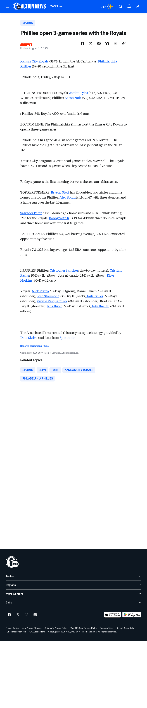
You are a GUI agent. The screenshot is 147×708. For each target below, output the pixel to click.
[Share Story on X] (91, 43)
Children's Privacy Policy (56, 628)
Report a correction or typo (34, 346)
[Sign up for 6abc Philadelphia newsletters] (35, 614)
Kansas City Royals (34, 61)
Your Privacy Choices (32, 628)
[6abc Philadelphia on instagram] (26, 614)
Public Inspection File (16, 632)
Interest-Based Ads (124, 628)
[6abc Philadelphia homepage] (30, 6)
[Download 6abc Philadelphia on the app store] (112, 615)
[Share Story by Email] (115, 43)
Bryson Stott (60, 192)
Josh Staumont (48, 296)
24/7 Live (56, 6)
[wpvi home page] (12, 562)
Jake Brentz (100, 306)
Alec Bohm (67, 197)
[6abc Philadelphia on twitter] (18, 614)
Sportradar (67, 337)
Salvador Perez (31, 213)
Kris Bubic (54, 306)
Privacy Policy (12, 628)
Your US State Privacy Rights (83, 628)
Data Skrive (28, 337)
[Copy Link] (124, 43)
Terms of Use (106, 628)
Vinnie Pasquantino (52, 301)
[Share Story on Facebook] (82, 43)
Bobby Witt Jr (59, 218)
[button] (7, 6)
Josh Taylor (94, 296)
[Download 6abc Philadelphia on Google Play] (131, 615)
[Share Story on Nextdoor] (107, 43)
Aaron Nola (73, 97)
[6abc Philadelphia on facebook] (9, 614)
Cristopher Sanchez (64, 270)
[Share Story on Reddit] (99, 43)
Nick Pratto (40, 291)
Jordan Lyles (78, 92)
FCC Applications (37, 632)
